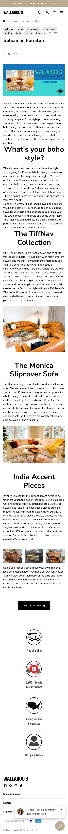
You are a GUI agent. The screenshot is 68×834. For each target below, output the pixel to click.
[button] (34, 794)
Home (6, 21)
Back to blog (37, 605)
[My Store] (15, 778)
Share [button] (14, 53)
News (15, 21)
